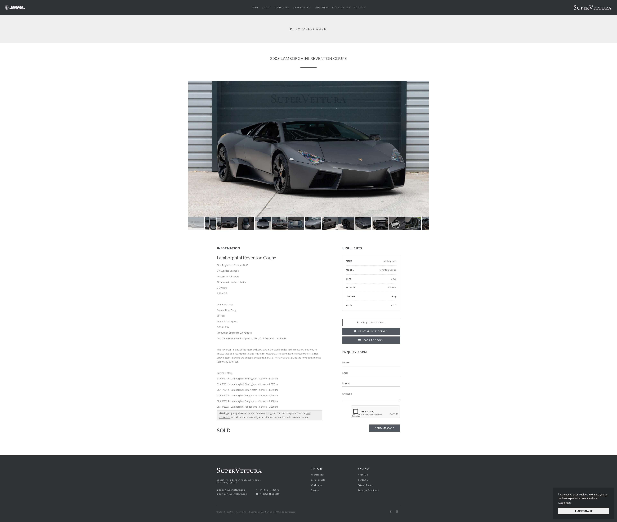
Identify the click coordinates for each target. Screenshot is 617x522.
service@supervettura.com (233, 494)
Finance (315, 490)
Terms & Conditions (368, 490)
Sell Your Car (341, 7)
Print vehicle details (373, 331)
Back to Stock (373, 340)
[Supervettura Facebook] (390, 511)
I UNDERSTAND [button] (583, 511)
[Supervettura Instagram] (397, 511)
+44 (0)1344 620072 (373, 322)
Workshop (316, 485)
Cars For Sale (318, 480)
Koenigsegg (317, 474)
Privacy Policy (365, 485)
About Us (363, 474)
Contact (360, 7)
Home (255, 7)
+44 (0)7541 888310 (269, 494)
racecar (291, 512)
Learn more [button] (564, 502)
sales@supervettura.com (232, 490)
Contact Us (364, 480)
